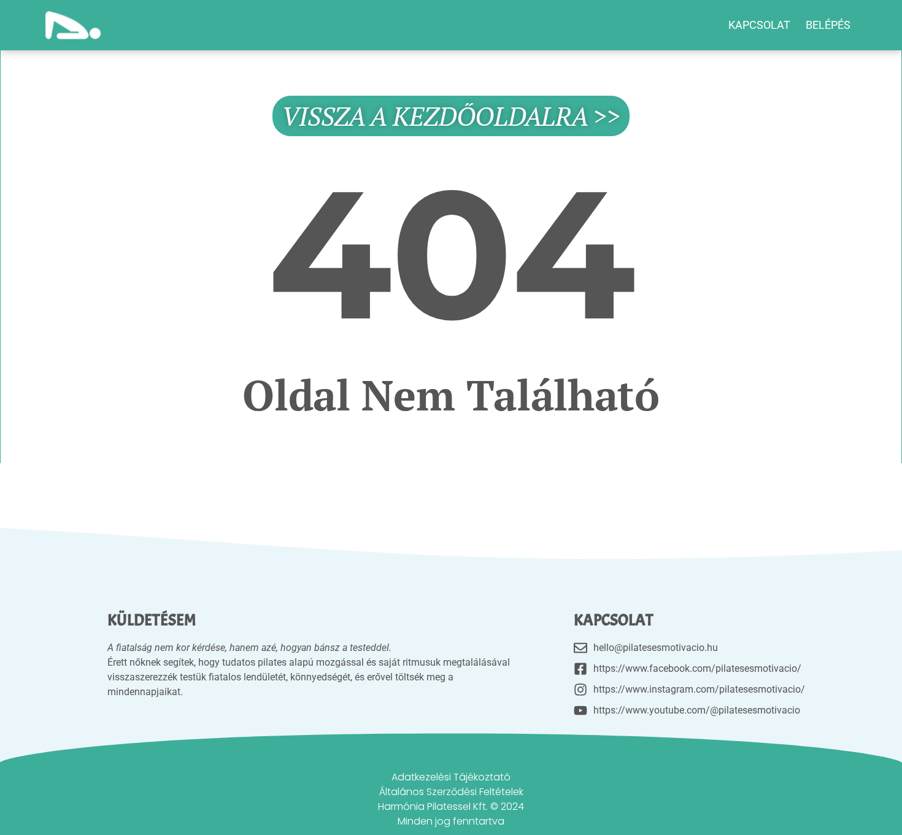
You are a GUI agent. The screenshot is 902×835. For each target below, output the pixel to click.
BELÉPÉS (828, 24)
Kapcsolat (759, 24)
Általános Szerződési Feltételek (451, 792)
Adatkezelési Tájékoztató (451, 777)
